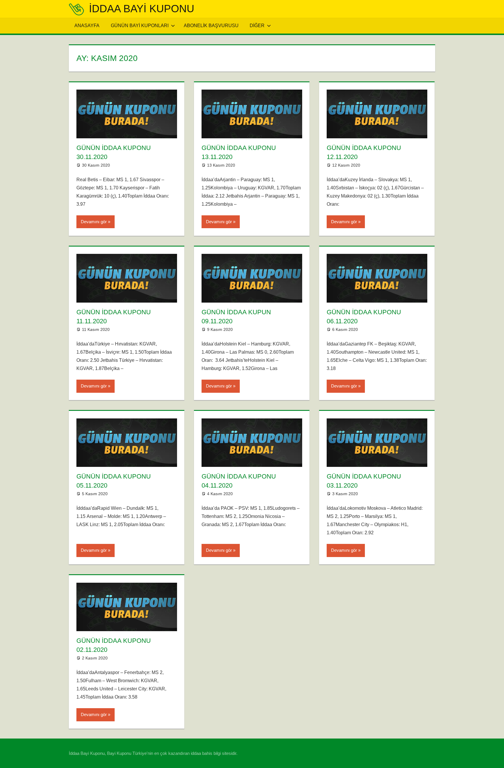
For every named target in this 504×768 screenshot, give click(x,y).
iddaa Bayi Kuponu (141, 9)
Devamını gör (94, 221)
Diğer (257, 25)
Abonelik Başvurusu (211, 25)
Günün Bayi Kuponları (140, 25)
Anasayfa (86, 25)
